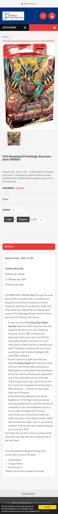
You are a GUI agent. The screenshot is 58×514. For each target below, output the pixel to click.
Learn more (44, 511)
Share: (5, 199)
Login (9, 219)
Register (23, 219)
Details (9, 246)
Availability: (8, 188)
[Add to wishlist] (41, 220)
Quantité (6, 210)
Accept (47, 507)
